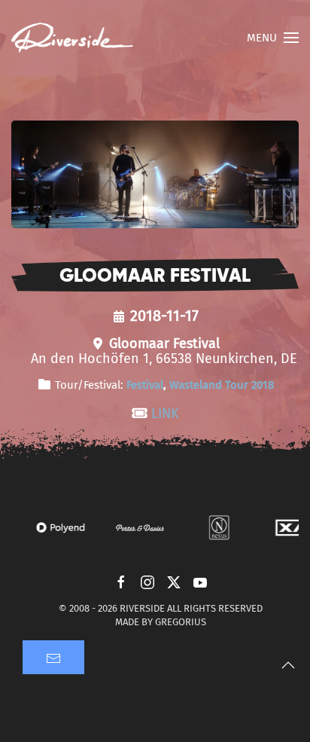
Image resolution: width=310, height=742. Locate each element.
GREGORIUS (180, 621)
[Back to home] (72, 37)
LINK (165, 413)
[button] (273, 37)
